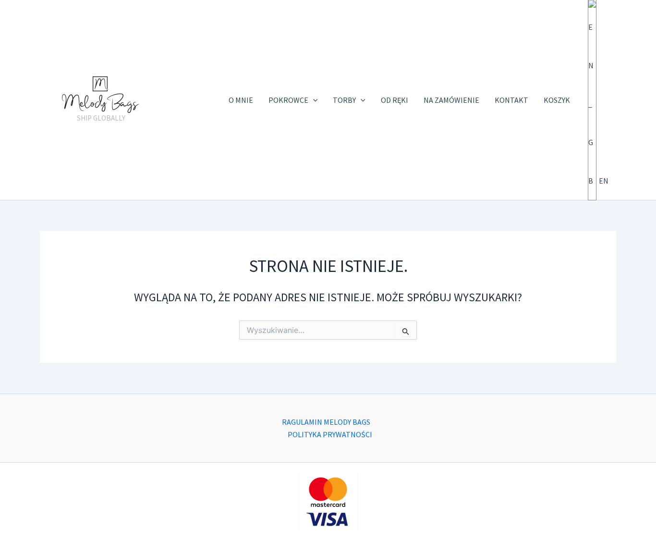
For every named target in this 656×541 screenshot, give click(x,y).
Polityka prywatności (330, 434)
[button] (313, 100)
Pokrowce (288, 100)
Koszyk (557, 100)
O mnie (241, 100)
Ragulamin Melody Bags (326, 422)
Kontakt (511, 100)
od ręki (394, 100)
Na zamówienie (451, 100)
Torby (344, 100)
